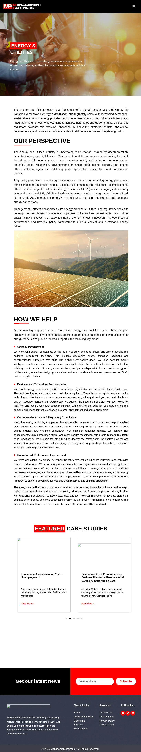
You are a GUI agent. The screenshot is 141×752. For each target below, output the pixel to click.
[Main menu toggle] (134, 6)
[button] (16, 574)
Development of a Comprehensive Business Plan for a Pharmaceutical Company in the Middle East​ (102, 577)
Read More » (27, 603)
